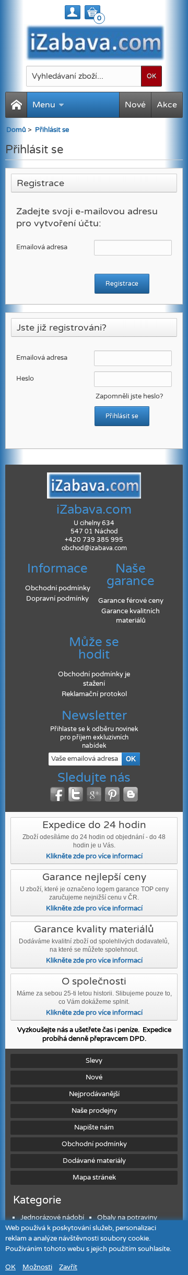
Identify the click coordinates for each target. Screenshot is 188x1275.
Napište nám (94, 1127)
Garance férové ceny (130, 601)
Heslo (25, 378)
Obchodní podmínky (57, 588)
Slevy (94, 1061)
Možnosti (37, 1267)
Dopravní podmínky (57, 598)
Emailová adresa (41, 247)
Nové (135, 105)
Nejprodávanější (94, 1094)
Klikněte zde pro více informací (94, 856)
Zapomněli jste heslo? (129, 396)
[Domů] (16, 104)
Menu (43, 105)
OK (10, 1267)
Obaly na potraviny (127, 1217)
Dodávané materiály (94, 1161)
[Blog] (130, 794)
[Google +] (94, 794)
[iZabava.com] (94, 42)
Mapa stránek (94, 1177)
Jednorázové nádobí (52, 1217)
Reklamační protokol (94, 694)
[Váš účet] (72, 12)
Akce (167, 105)
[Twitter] (75, 794)
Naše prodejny (94, 1111)
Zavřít (68, 1267)
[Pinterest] (112, 794)
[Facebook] (57, 794)
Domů (16, 130)
